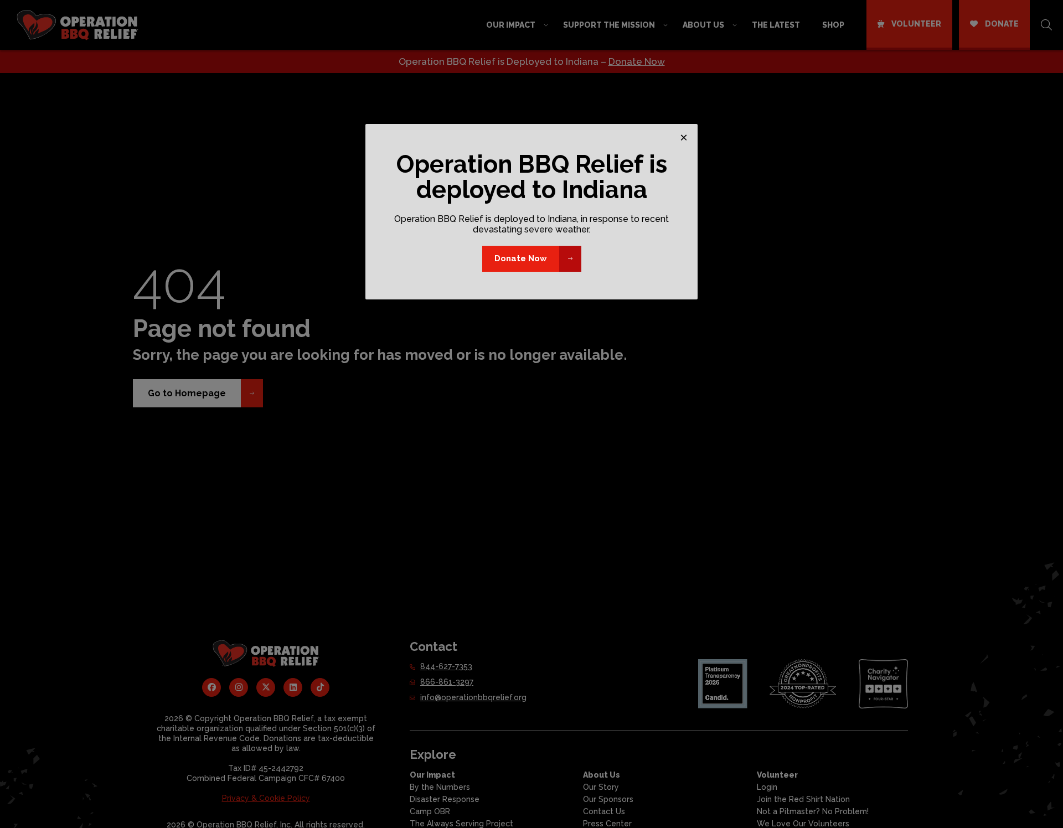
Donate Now (520, 258)
